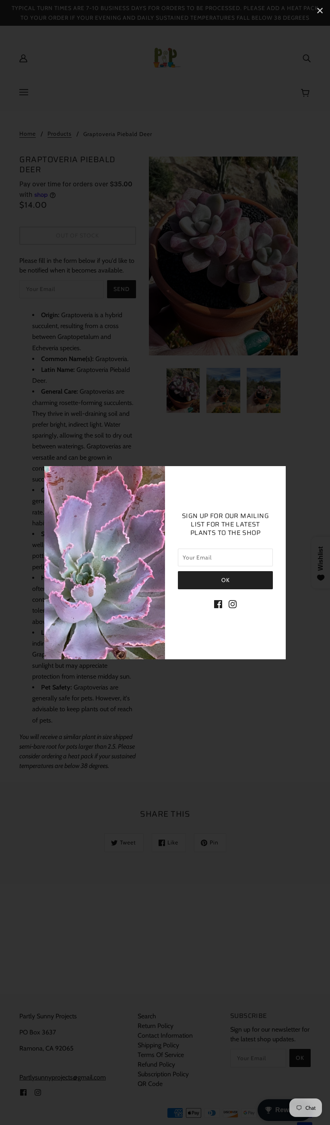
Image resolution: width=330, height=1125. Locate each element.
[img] (218, 604)
